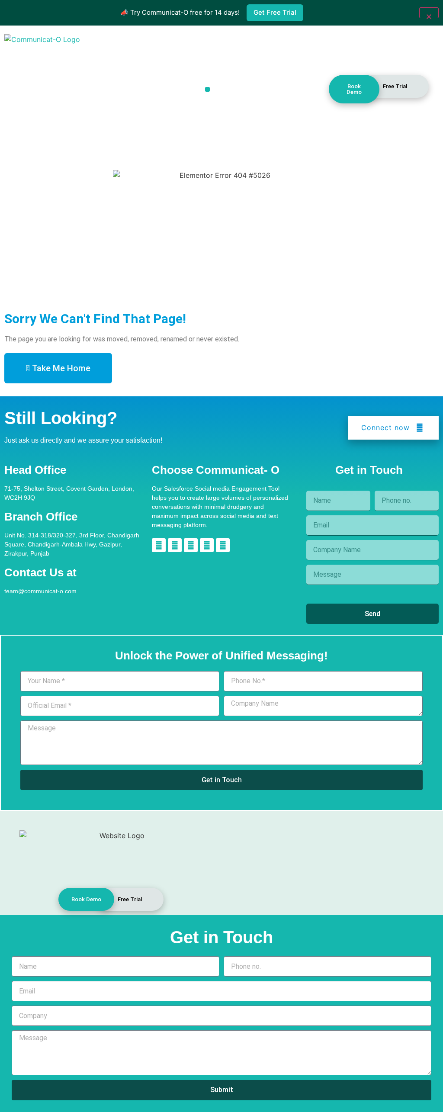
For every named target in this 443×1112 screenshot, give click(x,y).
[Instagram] (175, 545)
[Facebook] (191, 545)
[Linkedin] (159, 545)
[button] (207, 89)
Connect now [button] (385, 427)
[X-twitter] (207, 545)
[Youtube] (223, 545)
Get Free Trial (275, 12)
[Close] (429, 12)
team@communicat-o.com (40, 591)
